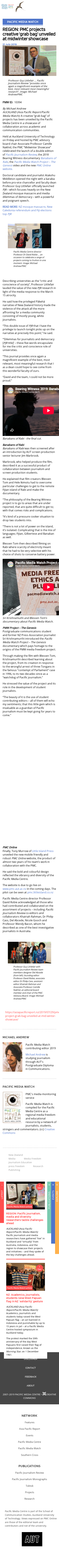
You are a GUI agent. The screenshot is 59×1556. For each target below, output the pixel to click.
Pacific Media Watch (22, 21)
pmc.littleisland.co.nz (40, 892)
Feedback (30, 1376)
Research (38, 1166)
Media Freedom (32, 1158)
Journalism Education (20, 1162)
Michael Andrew (35, 1054)
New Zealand (16, 1154)
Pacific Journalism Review (29, 1472)
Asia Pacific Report (29, 1428)
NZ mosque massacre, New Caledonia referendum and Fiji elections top (27, 210)
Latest (1, 1194)
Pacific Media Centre (29, 1441)
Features (29, 1422)
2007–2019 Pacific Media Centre (21, 1394)
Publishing (14, 1169)
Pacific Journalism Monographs (29, 1479)
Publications (49, 1200)
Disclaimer (30, 1358)
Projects (29, 1492)
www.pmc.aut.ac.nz (14, 889)
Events (53, 1195)
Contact (30, 1367)
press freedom (17, 1166)
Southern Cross (29, 1455)
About (31, 1385)
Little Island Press (43, 851)
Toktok (29, 1485)
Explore (57, 1196)
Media (12, 1158)
